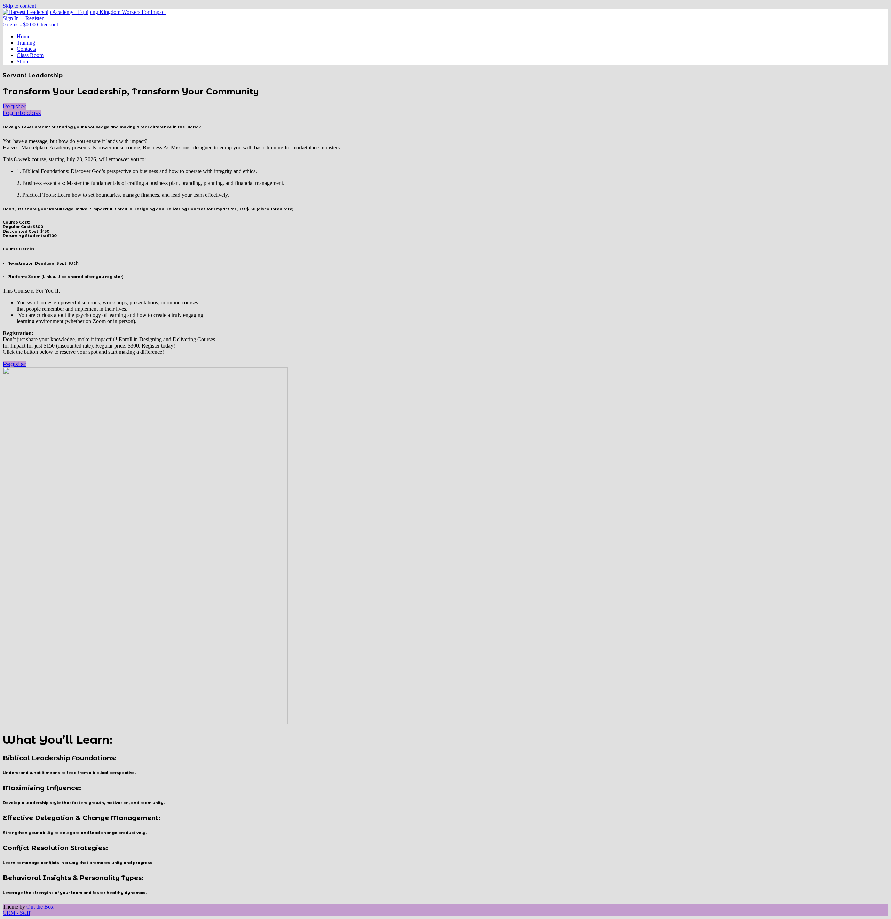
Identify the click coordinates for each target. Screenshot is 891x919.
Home (23, 36)
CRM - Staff (16, 913)
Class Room (30, 55)
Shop (22, 61)
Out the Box (40, 907)
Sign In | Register (23, 18)
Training (26, 43)
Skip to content (19, 6)
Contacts (26, 49)
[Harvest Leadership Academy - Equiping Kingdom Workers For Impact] (84, 12)
